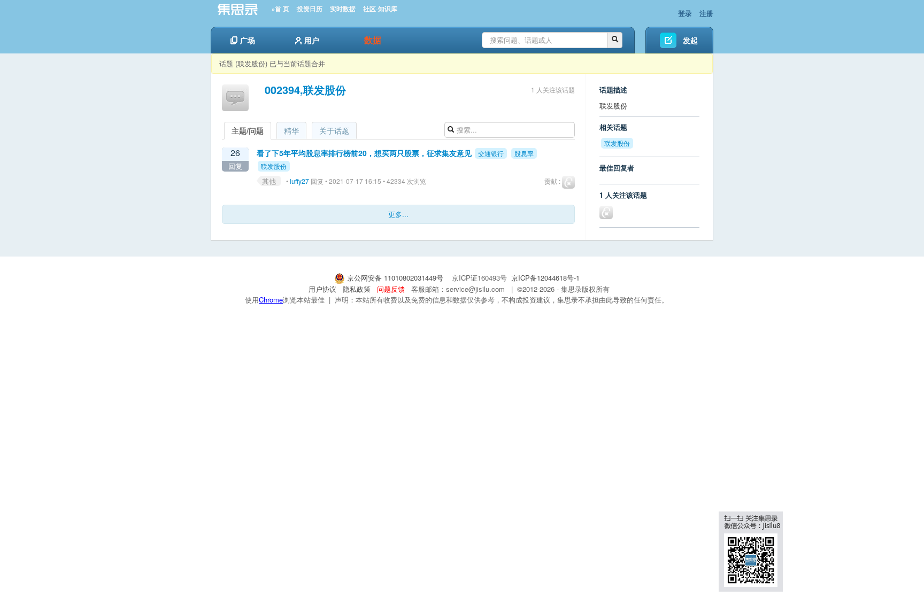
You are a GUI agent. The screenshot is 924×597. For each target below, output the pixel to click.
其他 (269, 181)
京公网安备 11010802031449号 (395, 278)
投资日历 (309, 9)
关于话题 (334, 130)
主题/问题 (248, 130)
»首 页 (280, 9)
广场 (247, 40)
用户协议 (322, 289)
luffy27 (299, 180)
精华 (291, 130)
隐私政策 (357, 289)
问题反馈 (391, 289)
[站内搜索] (614, 40)
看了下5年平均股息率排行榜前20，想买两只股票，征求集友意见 (364, 153)
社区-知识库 (380, 9)
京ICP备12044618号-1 (545, 278)
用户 (311, 40)
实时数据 (343, 9)
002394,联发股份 (305, 89)
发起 (690, 40)
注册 (706, 13)
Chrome (271, 299)
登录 (685, 13)
